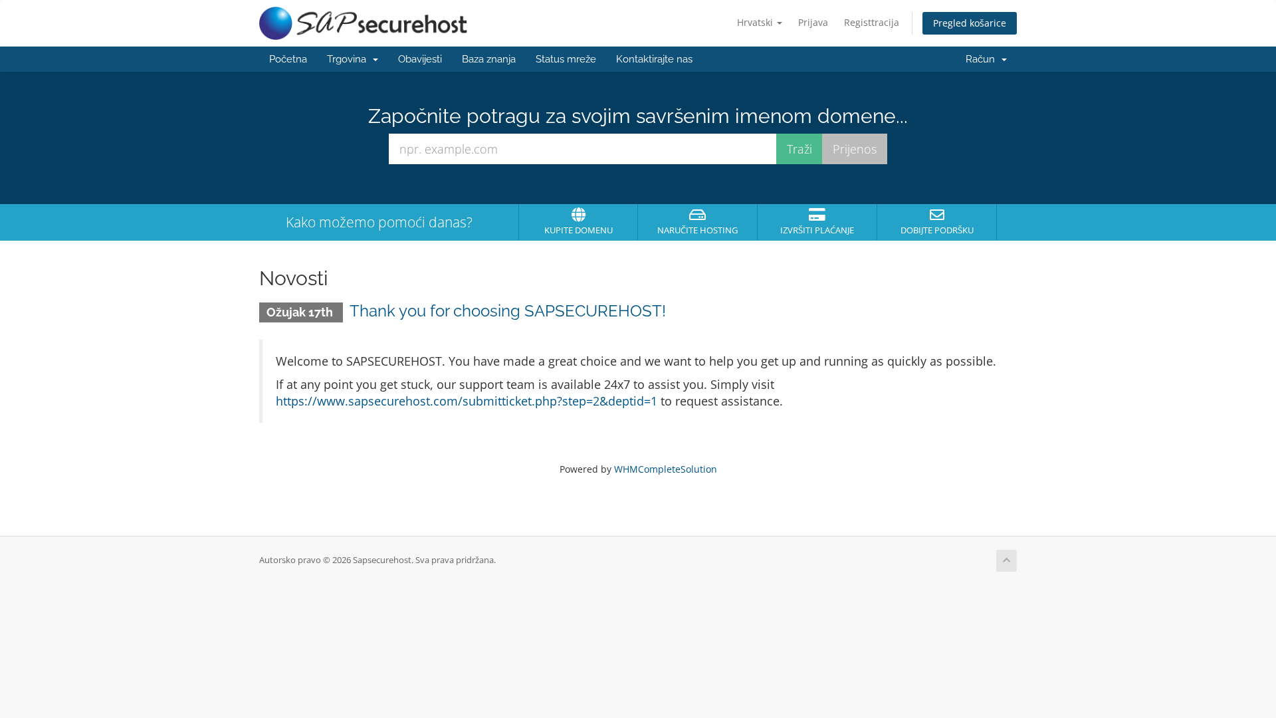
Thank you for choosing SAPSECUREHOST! (508, 310)
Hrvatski (756, 22)
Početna (288, 59)
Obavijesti (420, 59)
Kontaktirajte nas (654, 59)
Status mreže (566, 59)
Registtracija (871, 22)
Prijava (813, 22)
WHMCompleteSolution (665, 469)
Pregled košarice (969, 23)
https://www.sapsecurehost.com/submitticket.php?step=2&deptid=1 (466, 401)
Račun (983, 59)
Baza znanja (489, 59)
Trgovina (349, 59)
